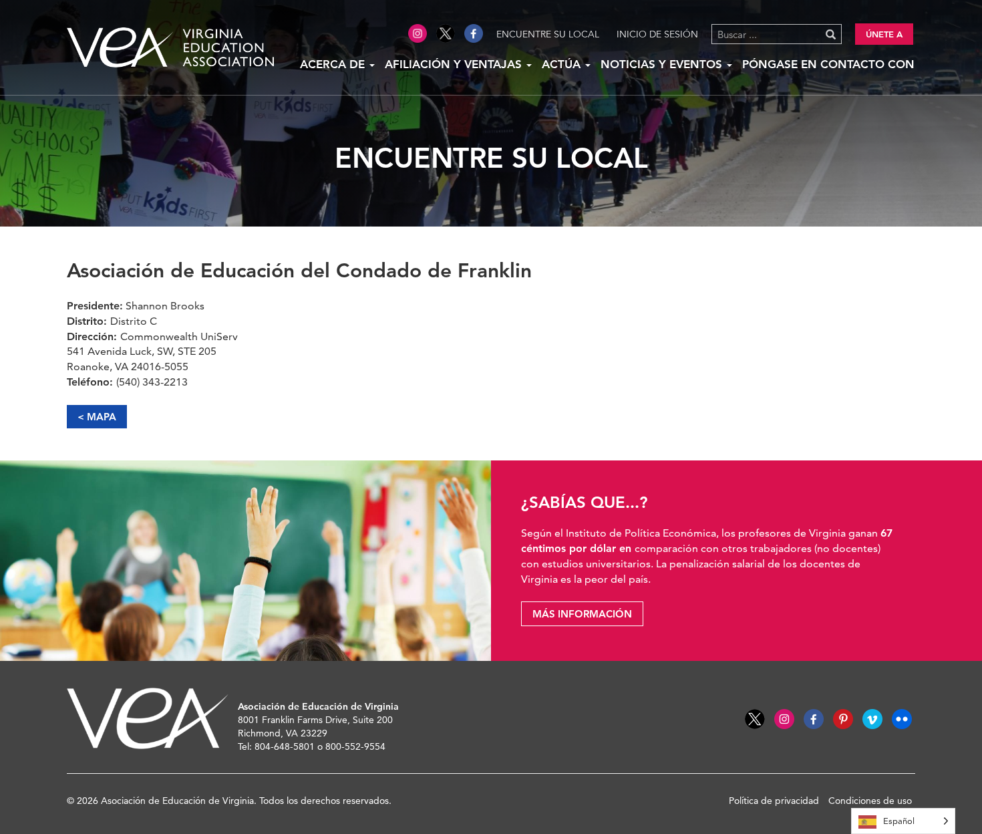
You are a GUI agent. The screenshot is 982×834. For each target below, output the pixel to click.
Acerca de (334, 64)
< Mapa (96, 416)
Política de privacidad (774, 801)
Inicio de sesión (657, 34)
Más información (582, 613)
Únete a (884, 34)
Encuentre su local (547, 34)
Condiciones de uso (870, 801)
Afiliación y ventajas (455, 64)
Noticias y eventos (663, 64)
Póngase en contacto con (828, 64)
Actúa (563, 64)
